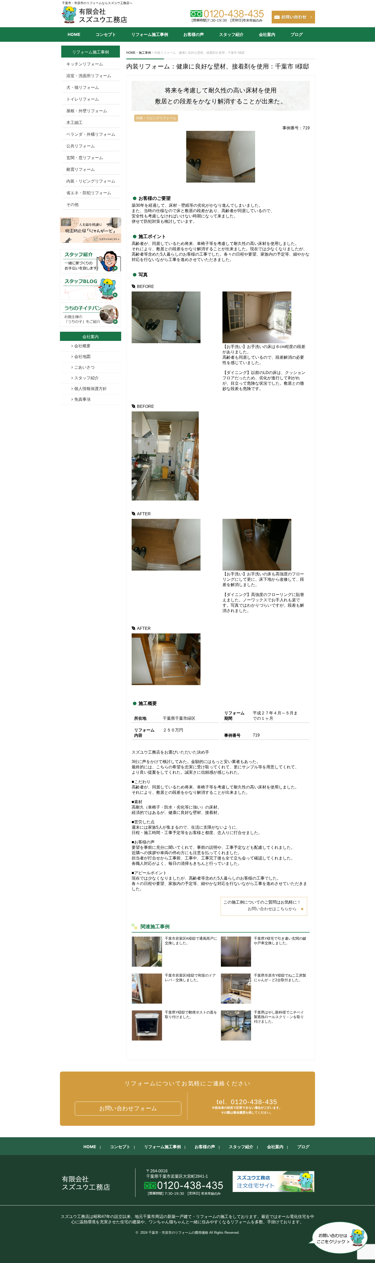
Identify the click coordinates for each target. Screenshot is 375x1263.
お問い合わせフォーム (128, 1108)
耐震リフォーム (80, 169)
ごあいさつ (84, 367)
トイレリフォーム (82, 99)
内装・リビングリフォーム (90, 181)
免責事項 (82, 399)
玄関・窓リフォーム (84, 158)
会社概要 (82, 346)
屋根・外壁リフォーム (86, 111)
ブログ (297, 34)
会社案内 (267, 34)
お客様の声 (193, 34)
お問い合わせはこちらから (272, 909)
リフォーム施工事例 (149, 34)
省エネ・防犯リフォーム (88, 193)
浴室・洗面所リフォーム (88, 76)
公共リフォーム (80, 146)
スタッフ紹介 (231, 34)
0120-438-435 (247, 1102)
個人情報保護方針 (90, 388)
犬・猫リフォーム (82, 87)
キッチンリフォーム (84, 64)
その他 (72, 204)
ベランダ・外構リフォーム (90, 134)
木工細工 (74, 122)
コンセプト (106, 34)
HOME (74, 34)
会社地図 (82, 356)
